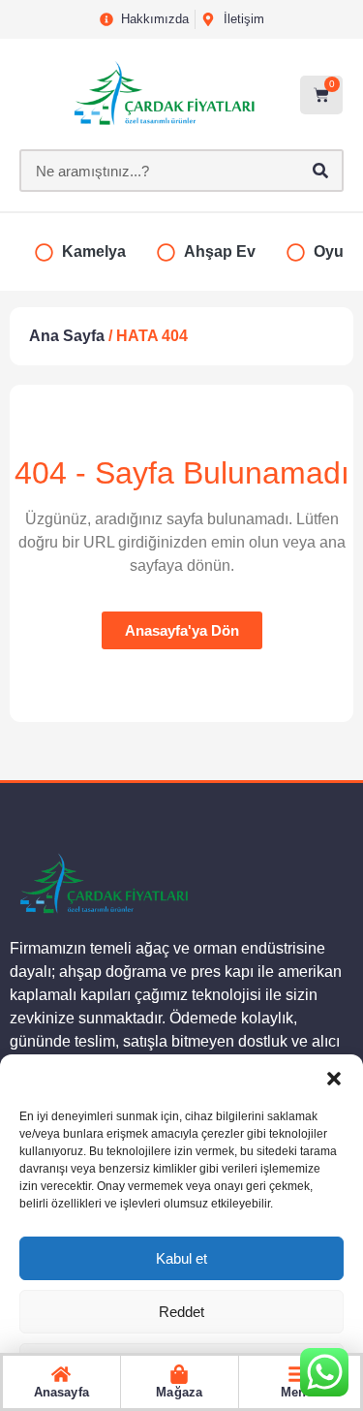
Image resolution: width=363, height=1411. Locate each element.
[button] (334, 1078)
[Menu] (297, 1374)
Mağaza (179, 1392)
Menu (297, 1392)
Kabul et (181, 1258)
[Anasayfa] (61, 1374)
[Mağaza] (179, 1374)
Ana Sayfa (67, 336)
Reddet (181, 1311)
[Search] (320, 170)
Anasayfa (61, 1392)
